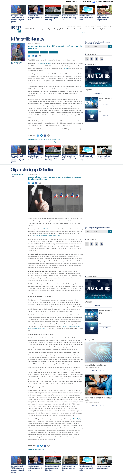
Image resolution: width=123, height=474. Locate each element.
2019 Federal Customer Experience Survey (46, 236)
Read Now (97, 93)
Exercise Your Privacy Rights (105, 1)
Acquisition (92, 29)
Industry (33, 32)
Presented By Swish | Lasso (92, 368)
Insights (99, 26)
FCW (12, 176)
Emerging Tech (58, 29)
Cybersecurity (46, 29)
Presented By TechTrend (92, 403)
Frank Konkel (17, 62)
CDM (100, 111)
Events (79, 26)
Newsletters (71, 26)
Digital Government (106, 29)
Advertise (106, 26)
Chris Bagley (77, 419)
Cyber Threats (40, 32)
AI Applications (88, 90)
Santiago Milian (18, 174)
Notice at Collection (71, 1)
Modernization (71, 29)
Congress (60, 32)
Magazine (86, 26)
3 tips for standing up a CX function (48, 139)
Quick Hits (40, 449)
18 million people (48, 229)
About (92, 26)
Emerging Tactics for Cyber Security (88, 32)
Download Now (97, 371)
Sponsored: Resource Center (71, 32)
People (82, 29)
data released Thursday (43, 64)
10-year (65, 68)
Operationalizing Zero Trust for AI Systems (95, 365)
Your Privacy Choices (85, 1)
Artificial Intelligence (31, 29)
